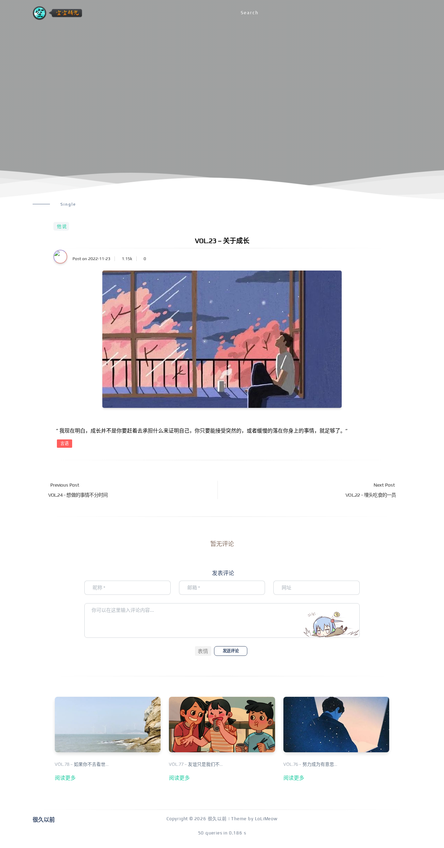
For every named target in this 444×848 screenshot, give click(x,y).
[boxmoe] (57, 13)
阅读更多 (65, 777)
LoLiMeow (266, 818)
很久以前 (217, 818)
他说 (62, 226)
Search (249, 12)
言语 (64, 443)
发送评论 (231, 651)
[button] (203, 651)
